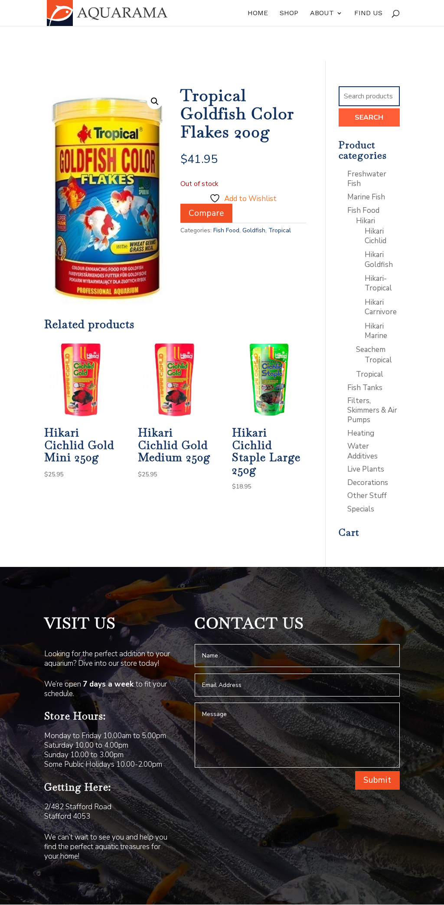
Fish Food (226, 230)
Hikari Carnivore (381, 307)
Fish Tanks (364, 388)
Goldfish (253, 230)
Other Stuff (367, 496)
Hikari (365, 221)
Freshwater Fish (366, 179)
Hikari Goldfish (379, 259)
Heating (360, 433)
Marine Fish (366, 197)
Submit (377, 780)
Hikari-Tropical (378, 283)
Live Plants (365, 469)
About (322, 13)
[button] (155, 101)
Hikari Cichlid (375, 236)
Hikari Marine (376, 331)
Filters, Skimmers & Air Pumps (372, 410)
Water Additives (362, 451)
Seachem (370, 350)
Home (258, 13)
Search (369, 117)
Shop (289, 13)
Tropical (279, 230)
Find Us (368, 13)
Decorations (367, 483)
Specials (360, 509)
